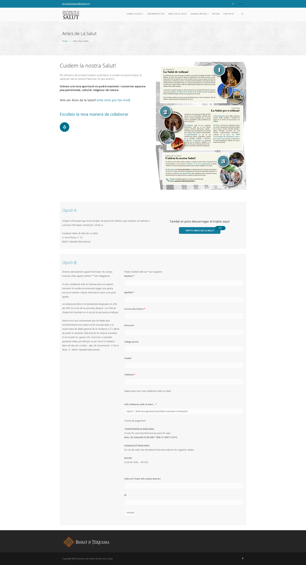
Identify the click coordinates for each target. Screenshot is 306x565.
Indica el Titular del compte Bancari (142, 478)
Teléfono (129, 374)
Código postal (131, 341)
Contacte (228, 13)
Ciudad (127, 358)
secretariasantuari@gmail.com (76, 3)
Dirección (129, 325)
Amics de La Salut (177, 13)
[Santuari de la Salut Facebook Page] (233, 3)
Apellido (129, 292)
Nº (125, 495)
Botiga (216, 13)
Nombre (129, 276)
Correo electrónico (134, 309)
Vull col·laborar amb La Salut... (140, 404)
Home (65, 41)
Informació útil (156, 13)
